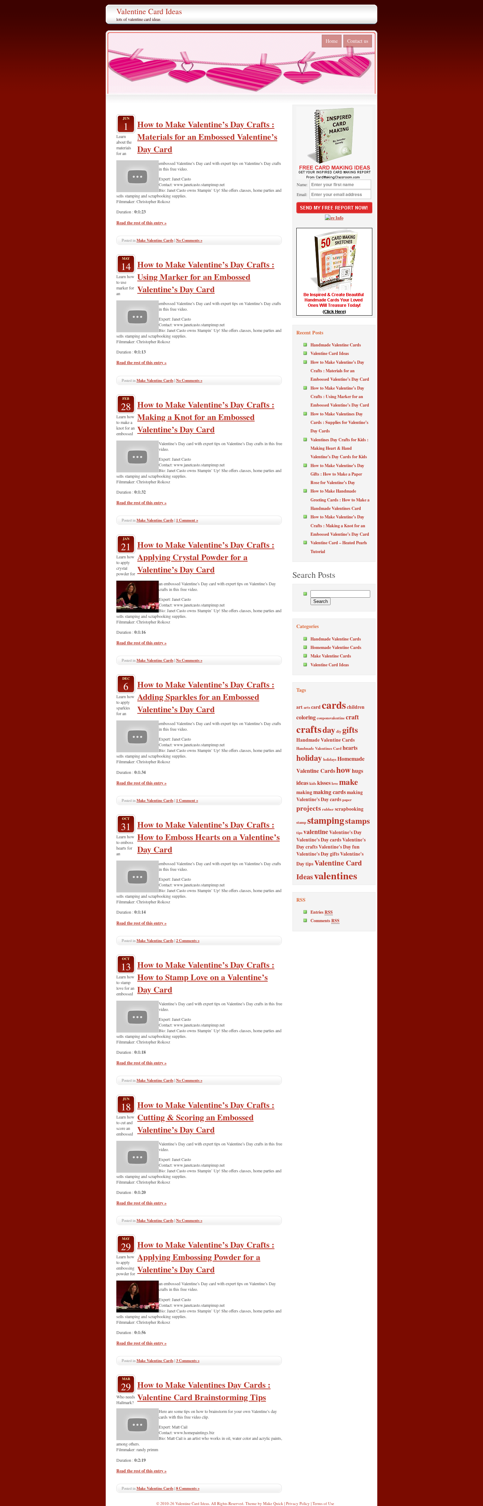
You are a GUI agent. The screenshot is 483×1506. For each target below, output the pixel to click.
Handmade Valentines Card (319, 748)
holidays (329, 759)
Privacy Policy (298, 1503)
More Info (334, 217)
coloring (306, 717)
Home (332, 41)
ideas (302, 782)
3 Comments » (187, 1360)
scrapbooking (349, 808)
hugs (357, 770)
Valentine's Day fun (339, 846)
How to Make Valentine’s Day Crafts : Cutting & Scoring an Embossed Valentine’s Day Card (205, 1117)
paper (347, 800)
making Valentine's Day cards (329, 796)
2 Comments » (187, 940)
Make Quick (273, 1503)
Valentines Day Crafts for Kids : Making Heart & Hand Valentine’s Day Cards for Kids (339, 448)
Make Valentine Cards (154, 240)
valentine (315, 831)
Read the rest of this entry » (141, 222)
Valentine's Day (345, 832)
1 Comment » (187, 520)
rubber (328, 809)
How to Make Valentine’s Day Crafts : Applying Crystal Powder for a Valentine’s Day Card (205, 556)
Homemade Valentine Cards (335, 647)
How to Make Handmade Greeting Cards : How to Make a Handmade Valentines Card (339, 499)
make (348, 782)
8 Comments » (187, 1488)
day (328, 729)
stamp (301, 822)
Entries (321, 912)
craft (352, 717)
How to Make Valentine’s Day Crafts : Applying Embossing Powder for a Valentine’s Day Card (205, 1256)
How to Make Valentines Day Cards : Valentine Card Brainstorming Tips (203, 1390)
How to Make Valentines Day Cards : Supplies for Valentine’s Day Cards (339, 422)
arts (307, 707)
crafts (308, 729)
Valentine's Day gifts (317, 853)
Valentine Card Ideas (149, 11)
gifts (350, 729)
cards (334, 704)
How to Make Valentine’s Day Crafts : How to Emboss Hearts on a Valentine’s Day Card (208, 836)
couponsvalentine (331, 718)
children (356, 707)
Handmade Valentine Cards (335, 344)
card (316, 707)
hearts (350, 747)
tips (299, 832)
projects (308, 808)
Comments (324, 920)
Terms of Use (323, 1503)
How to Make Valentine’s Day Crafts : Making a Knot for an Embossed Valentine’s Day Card (205, 416)
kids (312, 783)
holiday (309, 758)
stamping (325, 820)
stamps (357, 821)
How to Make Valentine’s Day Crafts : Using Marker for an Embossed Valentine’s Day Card (205, 276)
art (299, 707)
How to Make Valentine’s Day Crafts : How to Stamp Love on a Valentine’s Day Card (205, 976)
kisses (324, 782)
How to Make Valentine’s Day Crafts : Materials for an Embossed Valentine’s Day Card (207, 136)
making (304, 792)
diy (338, 731)
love (335, 783)
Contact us (357, 41)
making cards (329, 792)
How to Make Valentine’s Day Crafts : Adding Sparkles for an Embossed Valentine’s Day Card (205, 696)
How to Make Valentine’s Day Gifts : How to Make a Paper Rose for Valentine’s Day (337, 474)
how (343, 770)
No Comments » (189, 240)
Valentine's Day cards (318, 839)
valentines (335, 875)
